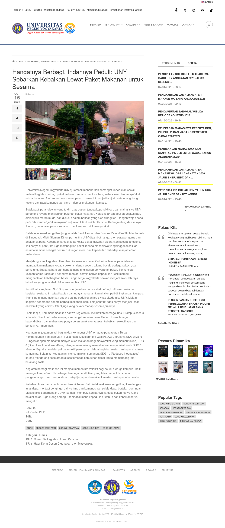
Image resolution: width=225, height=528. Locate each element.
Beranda (57, 470)
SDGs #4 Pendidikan (170, 403)
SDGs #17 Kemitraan (194, 403)
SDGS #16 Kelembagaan (198, 412)
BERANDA (95, 24)
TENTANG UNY (114, 25)
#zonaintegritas (182, 408)
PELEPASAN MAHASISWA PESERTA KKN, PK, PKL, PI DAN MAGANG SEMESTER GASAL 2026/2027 (185, 132)
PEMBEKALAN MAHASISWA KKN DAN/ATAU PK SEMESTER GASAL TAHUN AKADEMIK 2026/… (184, 153)
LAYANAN (188, 25)
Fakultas (119, 470)
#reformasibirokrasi (171, 412)
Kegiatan (164, 408)
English (208, 1)
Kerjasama (165, 416)
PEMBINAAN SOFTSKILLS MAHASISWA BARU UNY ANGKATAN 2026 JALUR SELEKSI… (183, 78)
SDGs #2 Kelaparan (69, 427)
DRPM (30, 427)
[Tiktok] (211, 10)
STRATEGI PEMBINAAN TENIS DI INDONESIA (187, 260)
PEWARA (151, 470)
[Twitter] (185, 10)
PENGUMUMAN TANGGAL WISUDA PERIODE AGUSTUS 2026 (180, 113)
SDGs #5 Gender (90, 427)
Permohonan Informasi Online (125, 9)
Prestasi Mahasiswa (190, 420)
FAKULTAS (172, 24)
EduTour (167, 470)
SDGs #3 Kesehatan (46, 427)
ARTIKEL (135, 470)
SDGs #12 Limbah (111, 427)
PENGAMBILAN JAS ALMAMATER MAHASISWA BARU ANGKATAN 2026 (181, 97)
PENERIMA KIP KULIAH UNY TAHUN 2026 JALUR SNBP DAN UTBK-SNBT (184, 192)
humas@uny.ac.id (97, 9)
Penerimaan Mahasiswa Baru (88, 470)
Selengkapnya (167, 322)
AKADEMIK (133, 25)
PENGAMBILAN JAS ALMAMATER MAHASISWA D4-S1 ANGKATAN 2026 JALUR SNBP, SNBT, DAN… (181, 173)
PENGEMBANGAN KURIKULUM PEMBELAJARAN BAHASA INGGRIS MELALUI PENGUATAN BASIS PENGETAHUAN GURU (189, 305)
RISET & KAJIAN (153, 25)
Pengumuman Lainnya (197, 206)
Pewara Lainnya (166, 379)
